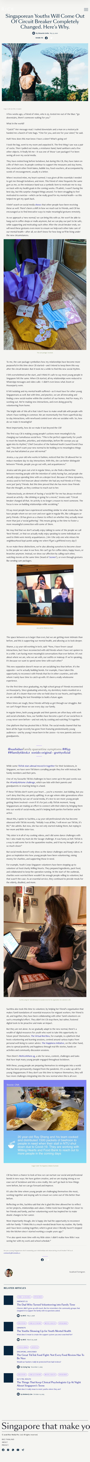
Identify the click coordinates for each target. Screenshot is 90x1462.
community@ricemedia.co (12, 1253)
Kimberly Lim (27, 1394)
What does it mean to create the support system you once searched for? (44, 1335)
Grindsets (21, 1328)
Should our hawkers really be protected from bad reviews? (39, 1362)
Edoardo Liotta (43, 33)
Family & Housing (24, 1297)
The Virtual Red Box (40, 1036)
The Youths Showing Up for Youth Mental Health (44, 1331)
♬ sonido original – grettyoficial (49, 753)
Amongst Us (22, 1302)
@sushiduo (15, 749)
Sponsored (38, 1297)
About (5, 1442)
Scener (52, 557)
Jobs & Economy (35, 1323)
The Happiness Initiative (53, 1043)
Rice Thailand (8, 1440)
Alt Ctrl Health (24, 1379)
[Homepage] (8, 10)
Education (22, 1323)
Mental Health (50, 1323)
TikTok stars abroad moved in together (36, 766)
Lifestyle (34, 1347)
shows (38, 205)
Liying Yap (26, 1367)
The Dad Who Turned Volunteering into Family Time (46, 1304)
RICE (24, 1316)
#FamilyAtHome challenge (22, 782)
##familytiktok (18, 753)
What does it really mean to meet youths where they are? (39, 1389)
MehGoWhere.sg (27, 1056)
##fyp (66, 749)
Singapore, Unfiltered (27, 1352)
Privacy (5, 1445)
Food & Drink (23, 1347)
